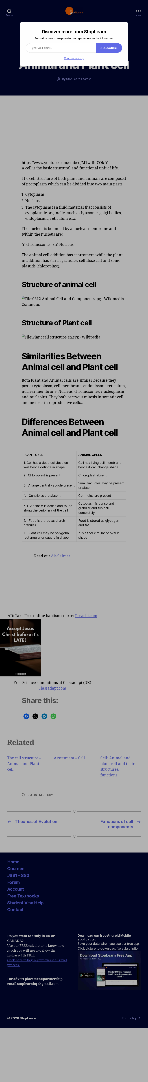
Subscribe (109, 48)
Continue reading (74, 58)
